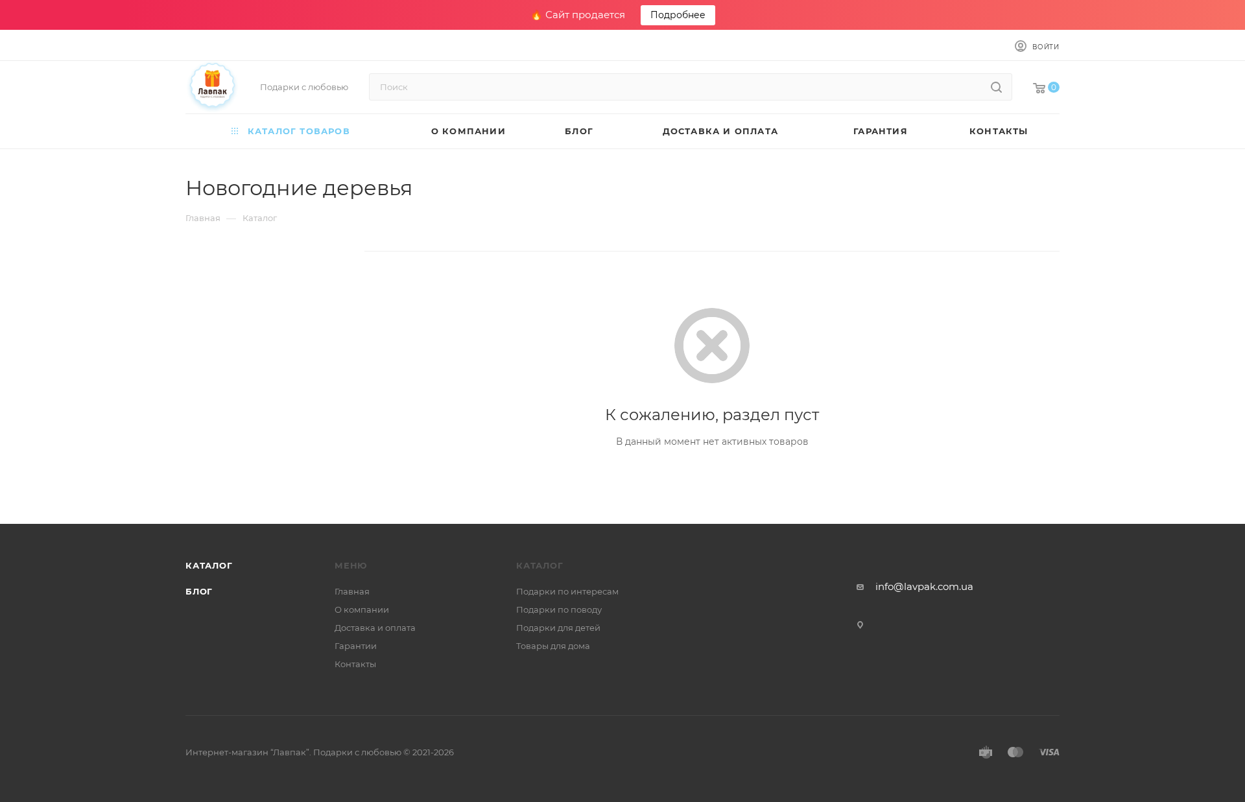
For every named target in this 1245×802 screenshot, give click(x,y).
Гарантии (356, 646)
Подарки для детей (558, 627)
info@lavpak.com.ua (924, 586)
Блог (199, 591)
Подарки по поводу (559, 609)
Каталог (209, 565)
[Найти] (996, 86)
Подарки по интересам (567, 591)
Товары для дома (553, 646)
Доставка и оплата (375, 627)
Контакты (355, 664)
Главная (352, 591)
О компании (362, 609)
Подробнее (678, 15)
